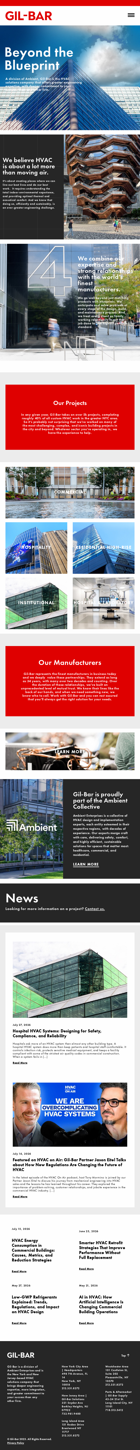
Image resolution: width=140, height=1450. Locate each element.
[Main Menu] (131, 15)
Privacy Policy (15, 1443)
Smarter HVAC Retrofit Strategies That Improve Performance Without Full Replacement (102, 1250)
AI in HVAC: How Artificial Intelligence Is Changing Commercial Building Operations (101, 1304)
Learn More (70, 751)
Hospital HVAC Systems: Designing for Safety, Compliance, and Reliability (57, 1033)
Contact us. (95, 908)
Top (125, 1355)
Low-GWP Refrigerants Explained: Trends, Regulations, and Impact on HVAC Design (35, 1304)
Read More (20, 1063)
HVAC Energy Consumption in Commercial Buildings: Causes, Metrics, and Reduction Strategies (33, 1250)
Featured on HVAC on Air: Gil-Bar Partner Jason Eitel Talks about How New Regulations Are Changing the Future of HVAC (69, 1164)
